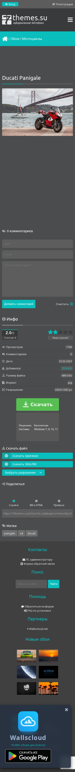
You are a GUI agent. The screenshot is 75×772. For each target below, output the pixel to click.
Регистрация (64, 4)
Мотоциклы (32, 38)
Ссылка (14, 505)
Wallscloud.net (38, 629)
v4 (21, 533)
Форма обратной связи (39, 564)
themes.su (30, 19)
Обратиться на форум (39, 606)
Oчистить (62, 304)
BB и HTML (36, 505)
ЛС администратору (38, 559)
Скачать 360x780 (24, 464)
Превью (59, 505)
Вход (11, 4)
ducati (31, 533)
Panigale (9, 533)
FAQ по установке (39, 610)
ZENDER (67, 368)
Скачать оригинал (25, 456)
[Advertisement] (37, 60)
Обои (15, 38)
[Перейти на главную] (4, 38)
